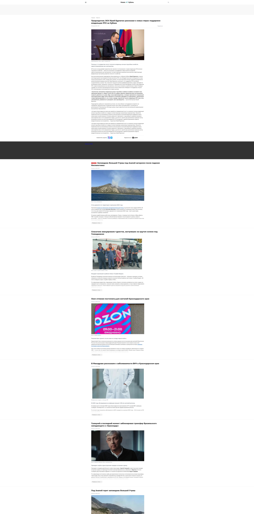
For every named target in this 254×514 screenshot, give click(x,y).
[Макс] (109, 138)
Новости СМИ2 (89, 144)
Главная (93, 17)
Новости (98, 17)
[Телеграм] (111, 138)
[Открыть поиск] (168, 2)
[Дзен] (135, 137)
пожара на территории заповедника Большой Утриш (110, 207)
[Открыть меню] (85, 2)
